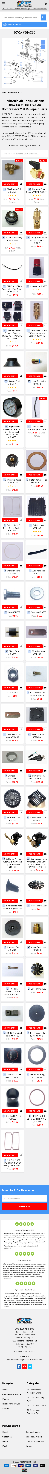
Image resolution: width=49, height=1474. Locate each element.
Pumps (5, 1399)
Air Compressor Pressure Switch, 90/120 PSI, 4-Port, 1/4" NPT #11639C (12, 334)
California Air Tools (34, 1436)
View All (29, 1446)
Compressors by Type (11, 1394)
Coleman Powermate (35, 1441)
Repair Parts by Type (11, 1403)
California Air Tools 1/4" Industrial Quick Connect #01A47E (37, 333)
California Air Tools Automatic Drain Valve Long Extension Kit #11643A (13, 863)
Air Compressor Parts (36, 1405)
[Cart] (45, 3)
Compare (21, 233)
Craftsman (7, 1436)
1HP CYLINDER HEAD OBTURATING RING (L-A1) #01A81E (12, 1163)
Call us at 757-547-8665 (24, 1351)
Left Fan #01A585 (38, 988)
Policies (5, 1408)
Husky (5, 1441)
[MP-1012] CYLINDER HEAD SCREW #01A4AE (12, 991)
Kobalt (5, 1432)
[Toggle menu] (3, 3)
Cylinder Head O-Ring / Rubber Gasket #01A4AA (12, 528)
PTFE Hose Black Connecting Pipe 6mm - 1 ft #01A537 (12, 289)
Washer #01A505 (38, 612)
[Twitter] (30, 1366)
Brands (5, 1389)
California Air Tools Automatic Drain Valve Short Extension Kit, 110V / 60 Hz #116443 (37, 863)
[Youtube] (24, 1366)
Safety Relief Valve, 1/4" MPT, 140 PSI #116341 (38, 240)
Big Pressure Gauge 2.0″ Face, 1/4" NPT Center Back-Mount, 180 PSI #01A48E (12, 431)
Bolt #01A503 (14, 612)
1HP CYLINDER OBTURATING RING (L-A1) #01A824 (37, 1119)
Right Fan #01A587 (39, 905)
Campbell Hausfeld (34, 1432)
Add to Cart (10, 232)
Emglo (5, 1446)
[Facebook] (19, 1366)
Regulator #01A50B (38, 286)
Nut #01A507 (12, 692)
